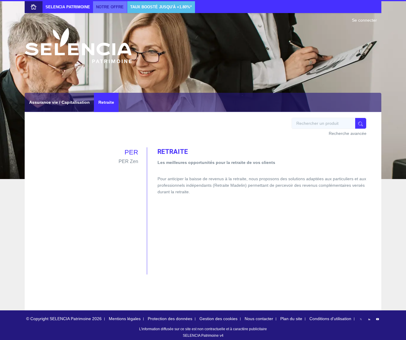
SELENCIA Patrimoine (67, 7)
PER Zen (128, 161)
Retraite (106, 102)
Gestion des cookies (218, 318)
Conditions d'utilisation (330, 318)
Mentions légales (125, 318)
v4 (222, 335)
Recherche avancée (347, 133)
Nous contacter (259, 318)
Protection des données (170, 318)
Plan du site (291, 318)
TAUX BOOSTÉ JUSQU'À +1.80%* (161, 7)
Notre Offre (110, 7)
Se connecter (364, 20)
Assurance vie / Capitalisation (59, 102)
